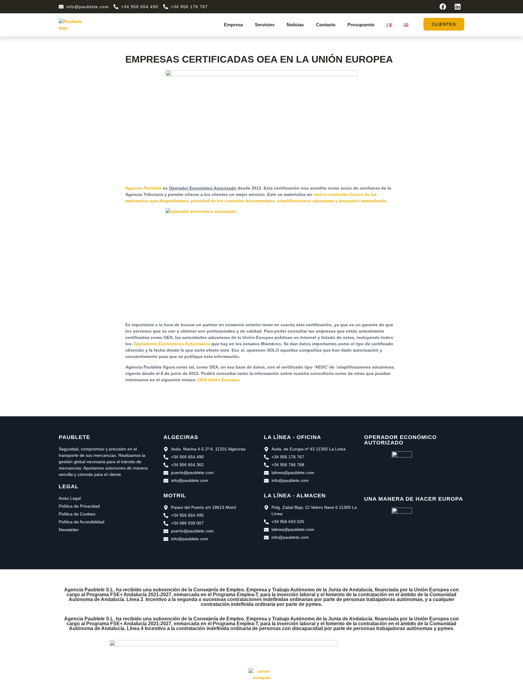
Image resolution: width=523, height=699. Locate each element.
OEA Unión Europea (218, 379)
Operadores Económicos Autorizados (171, 343)
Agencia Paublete (143, 188)
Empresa (233, 24)
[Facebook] (442, 6)
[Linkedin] (457, 6)
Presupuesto (360, 24)
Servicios (265, 24)
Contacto (325, 24)
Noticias (295, 24)
